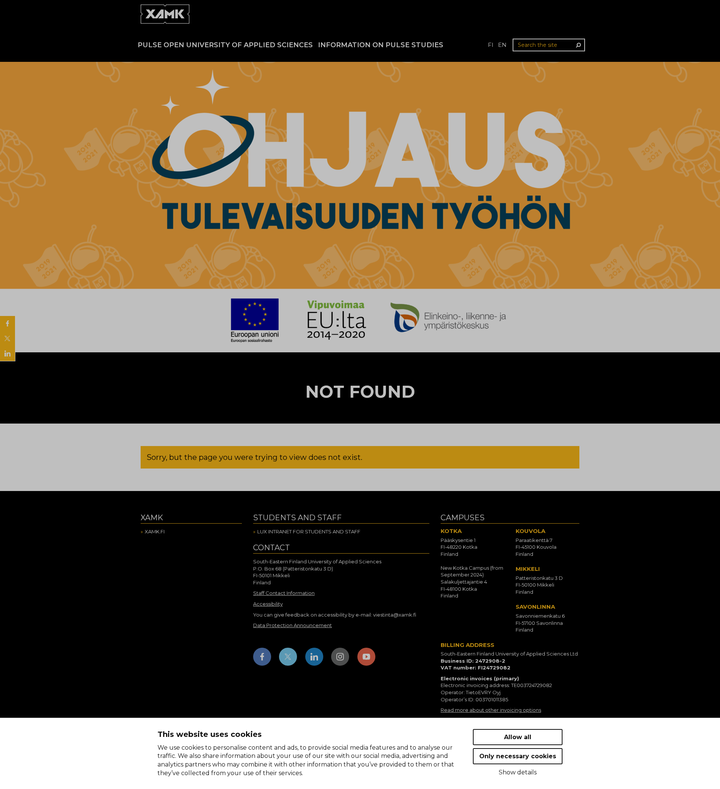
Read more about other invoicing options (491, 710)
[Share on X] (7, 338)
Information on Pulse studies (380, 45)
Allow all (517, 737)
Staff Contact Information (284, 593)
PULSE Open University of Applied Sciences (225, 45)
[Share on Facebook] (7, 323)
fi (491, 44)
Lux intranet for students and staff (308, 531)
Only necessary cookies (517, 756)
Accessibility (268, 604)
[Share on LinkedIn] (7, 353)
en (502, 44)
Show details (518, 772)
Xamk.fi (155, 531)
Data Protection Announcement (292, 625)
